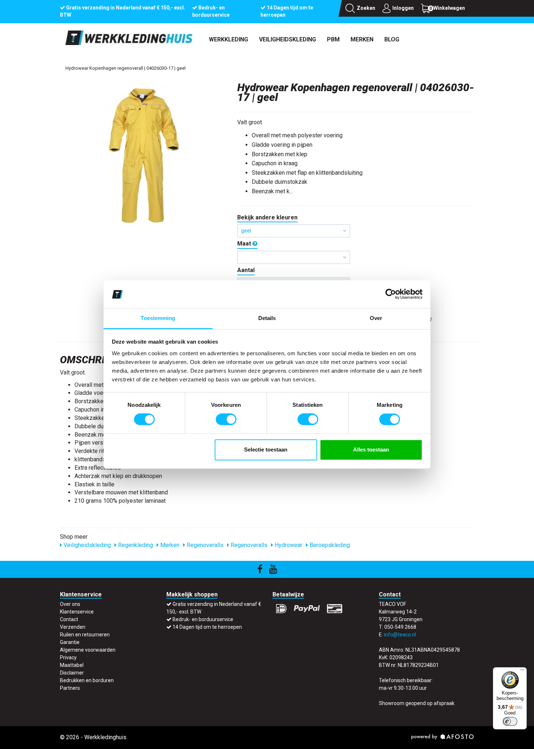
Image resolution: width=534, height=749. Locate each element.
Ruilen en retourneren (85, 634)
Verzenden (72, 627)
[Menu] (522, 671)
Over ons (70, 604)
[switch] (226, 419)
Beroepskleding (329, 545)
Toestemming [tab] (158, 318)
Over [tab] (376, 318)
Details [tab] (267, 318)
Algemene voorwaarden (88, 650)
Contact (69, 619)
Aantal (246, 270)
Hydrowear (287, 545)
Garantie (70, 642)
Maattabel (72, 665)
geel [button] (246, 231)
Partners (70, 688)
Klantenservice (77, 612)
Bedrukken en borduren (87, 680)
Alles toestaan (371, 449)
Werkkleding (228, 39)
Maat (244, 243)
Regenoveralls (204, 545)
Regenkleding (135, 545)
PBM (333, 39)
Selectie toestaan (265, 449)
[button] (293, 257)
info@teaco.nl (400, 634)
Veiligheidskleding (287, 39)
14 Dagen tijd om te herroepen (207, 627)
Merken (362, 39)
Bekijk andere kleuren (267, 217)
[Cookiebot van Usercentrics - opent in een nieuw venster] (390, 294)
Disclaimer (72, 673)
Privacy (68, 657)
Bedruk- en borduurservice (203, 619)
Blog (391, 39)
